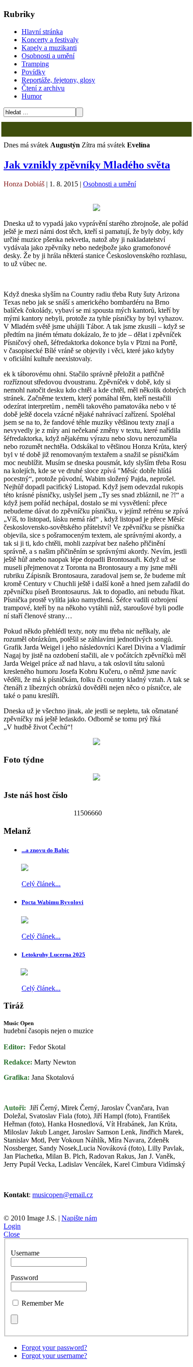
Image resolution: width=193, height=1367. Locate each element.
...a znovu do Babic (45, 850)
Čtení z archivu (43, 88)
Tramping (35, 64)
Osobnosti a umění (48, 56)
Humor (32, 96)
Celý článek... (41, 884)
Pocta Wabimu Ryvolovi (52, 902)
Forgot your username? (54, 1355)
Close (12, 1234)
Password (24, 1277)
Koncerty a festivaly (50, 39)
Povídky (33, 72)
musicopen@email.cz (62, 1195)
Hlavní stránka (42, 31)
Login (12, 1226)
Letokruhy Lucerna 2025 (53, 954)
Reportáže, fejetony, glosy (58, 80)
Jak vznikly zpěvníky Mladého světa (87, 165)
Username (25, 1253)
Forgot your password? (54, 1347)
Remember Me (43, 1303)
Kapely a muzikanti (49, 48)
